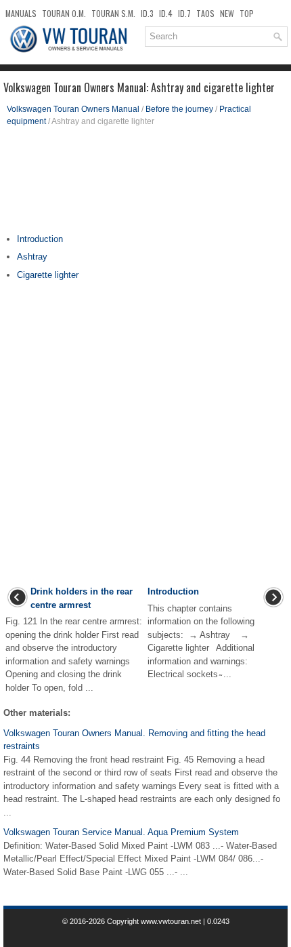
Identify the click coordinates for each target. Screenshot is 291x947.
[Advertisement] (145, 185)
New (227, 13)
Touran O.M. (64, 13)
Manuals (21, 13)
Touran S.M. (113, 13)
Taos (205, 13)
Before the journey (179, 109)
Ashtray (32, 256)
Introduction (40, 239)
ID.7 (184, 13)
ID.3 (147, 13)
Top (247, 13)
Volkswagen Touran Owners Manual (73, 109)
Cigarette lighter (48, 275)
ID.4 (166, 13)
